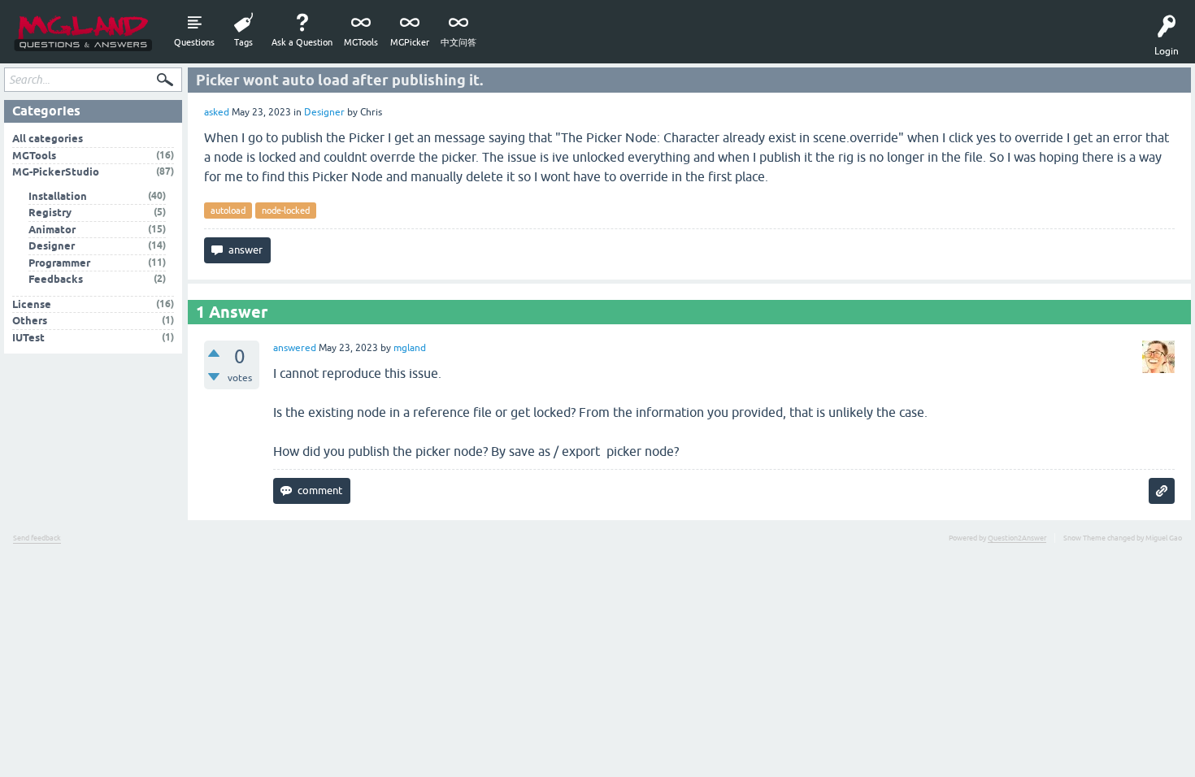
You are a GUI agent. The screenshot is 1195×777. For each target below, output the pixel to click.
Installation (57, 196)
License (31, 304)
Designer (324, 112)
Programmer (59, 263)
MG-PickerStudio (55, 172)
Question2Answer (1017, 538)
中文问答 (458, 42)
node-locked (286, 210)
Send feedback (37, 538)
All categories (47, 138)
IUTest (28, 338)
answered (294, 348)
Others (29, 321)
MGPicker (409, 42)
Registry (50, 212)
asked (216, 112)
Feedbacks (55, 279)
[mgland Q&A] (83, 32)
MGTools (361, 42)
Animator (52, 230)
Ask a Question (302, 42)
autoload (228, 210)
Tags (243, 42)
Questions (194, 42)
